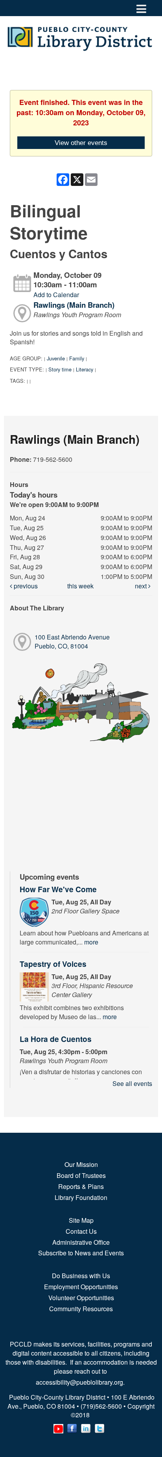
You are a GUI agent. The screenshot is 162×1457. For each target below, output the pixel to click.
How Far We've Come (58, 889)
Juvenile (56, 358)
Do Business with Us (81, 1275)
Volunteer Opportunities (81, 1297)
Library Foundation (81, 1197)
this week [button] (80, 585)
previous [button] (25, 585)
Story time (60, 369)
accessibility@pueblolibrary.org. (81, 1382)
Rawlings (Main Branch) (73, 304)
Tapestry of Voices (53, 963)
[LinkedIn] (86, 1426)
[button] (141, 8)
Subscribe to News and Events (81, 1252)
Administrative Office (81, 1242)
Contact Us (81, 1231)
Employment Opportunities (81, 1286)
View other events (81, 143)
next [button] (141, 585)
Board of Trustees (81, 1175)
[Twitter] (100, 1426)
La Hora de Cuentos (56, 1038)
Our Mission (81, 1164)
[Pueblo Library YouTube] (58, 1426)
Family (76, 358)
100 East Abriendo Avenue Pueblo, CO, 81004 (72, 641)
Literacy (84, 369)
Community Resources (81, 1308)
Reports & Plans (81, 1186)
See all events (132, 1083)
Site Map (81, 1220)
